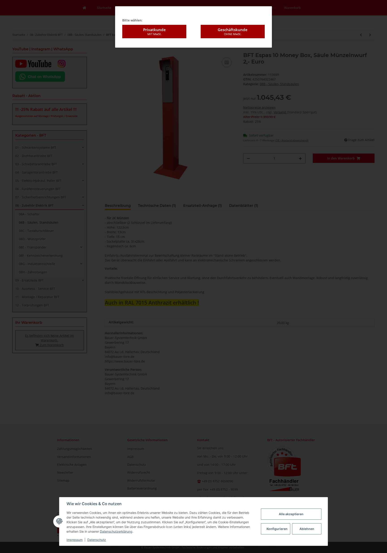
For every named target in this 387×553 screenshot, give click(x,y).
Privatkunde (154, 31)
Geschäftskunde (232, 31)
